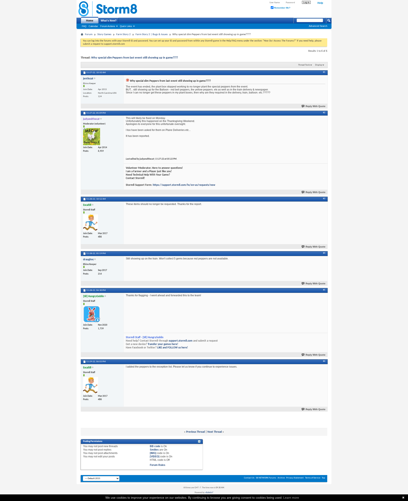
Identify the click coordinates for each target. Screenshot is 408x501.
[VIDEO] (154, 456)
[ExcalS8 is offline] (90, 222)
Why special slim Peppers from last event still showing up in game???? (134, 57)
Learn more (291, 497)
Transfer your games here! (163, 344)
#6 (324, 361)
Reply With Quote (315, 106)
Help (320, 2)
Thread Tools (304, 65)
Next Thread (214, 432)
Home (89, 20)
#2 (324, 113)
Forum (88, 34)
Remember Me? (281, 8)
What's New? (108, 20)
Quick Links (126, 26)
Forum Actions (107, 26)
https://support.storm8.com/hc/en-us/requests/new (184, 185)
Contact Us (249, 478)
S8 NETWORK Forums (266, 478)
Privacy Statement (295, 478)
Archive (281, 478)
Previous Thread (195, 432)
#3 (324, 199)
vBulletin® (209, 492)
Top (323, 478)
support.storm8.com (181, 340)
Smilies (154, 449)
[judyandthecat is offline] (91, 136)
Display (318, 65)
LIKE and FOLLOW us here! (172, 347)
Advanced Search (318, 26)
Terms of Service (312, 478)
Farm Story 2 (123, 34)
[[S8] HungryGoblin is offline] (91, 314)
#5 (324, 290)
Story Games (104, 34)
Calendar (93, 26)
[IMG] (153, 453)
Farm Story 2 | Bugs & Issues (152, 34)
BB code (155, 446)
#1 (324, 72)
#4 (324, 253)
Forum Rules (157, 465)
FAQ (84, 26)
